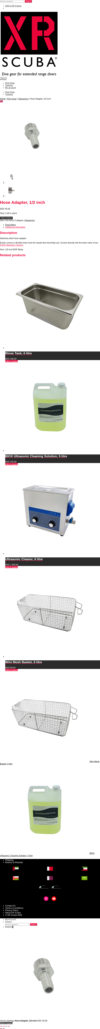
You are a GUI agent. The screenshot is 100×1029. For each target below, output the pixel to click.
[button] (1, 101)
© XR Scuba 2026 (13, 915)
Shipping (9, 860)
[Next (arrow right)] (4, 1028)
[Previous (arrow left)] (1, 1028)
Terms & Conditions (14, 908)
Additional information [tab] (15, 227)
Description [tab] (10, 225)
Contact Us (10, 906)
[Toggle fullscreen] (4, 1026)
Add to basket (6, 218)
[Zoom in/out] (1, 1026)
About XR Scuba (13, 913)
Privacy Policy (11, 910)
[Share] (6, 1026)
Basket (9, 927)
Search (28, 1)
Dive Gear (10, 83)
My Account (10, 919)
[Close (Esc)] (9, 1026)
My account (10, 88)
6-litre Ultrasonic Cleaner (11, 245)
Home (3, 99)
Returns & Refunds (14, 862)
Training (9, 85)
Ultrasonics (23, 99)
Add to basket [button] (11, 361)
